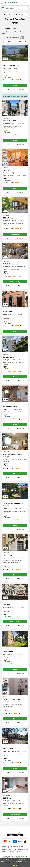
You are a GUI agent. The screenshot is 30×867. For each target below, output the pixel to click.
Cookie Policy (19, 857)
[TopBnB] (22, 37)
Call (9, 89)
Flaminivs (6, 605)
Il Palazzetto (7, 311)
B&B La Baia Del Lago (11, 66)
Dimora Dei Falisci (9, 121)
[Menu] (28, 3)
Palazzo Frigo (8, 170)
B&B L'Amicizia (8, 218)
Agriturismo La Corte (10, 406)
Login (24, 3)
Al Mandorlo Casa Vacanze (13, 454)
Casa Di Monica (8, 651)
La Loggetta (7, 555)
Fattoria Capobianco (10, 264)
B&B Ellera (7, 798)
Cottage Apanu (8, 357)
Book (15, 85)
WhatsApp (21, 89)
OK (15, 865)
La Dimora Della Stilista (11, 699)
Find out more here (18, 859)
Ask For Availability (15, 234)
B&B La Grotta (8, 749)
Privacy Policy (10, 857)
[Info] (18, 37)
